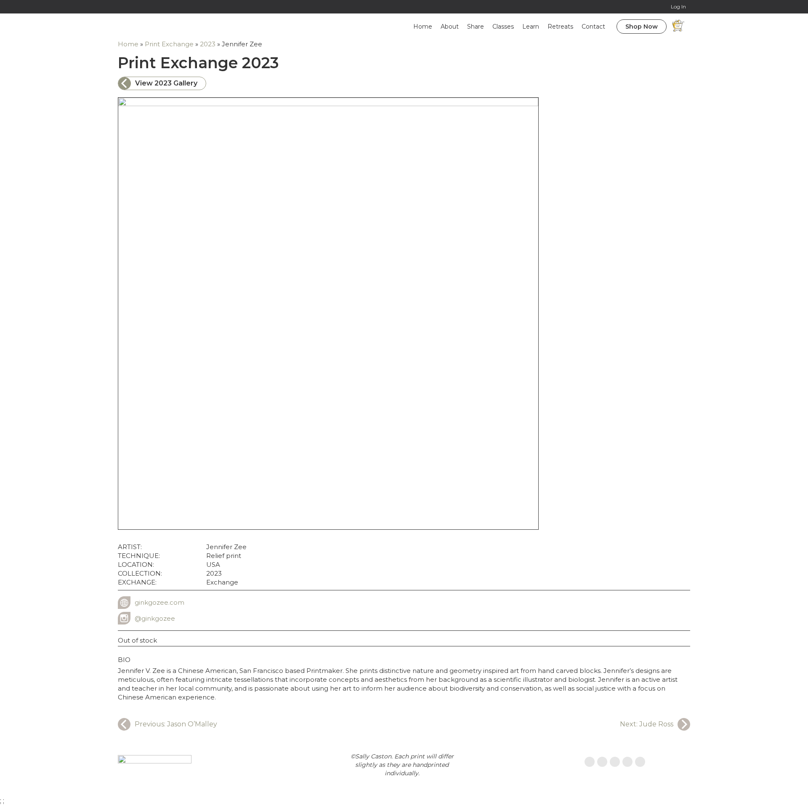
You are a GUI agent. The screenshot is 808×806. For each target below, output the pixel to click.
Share (475, 26)
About (450, 26)
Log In (678, 6)
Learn (530, 26)
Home (422, 26)
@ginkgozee (155, 618)
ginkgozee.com (159, 602)
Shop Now (641, 26)
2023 (207, 44)
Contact (593, 26)
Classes (503, 26)
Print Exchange (169, 44)
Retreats (560, 26)
